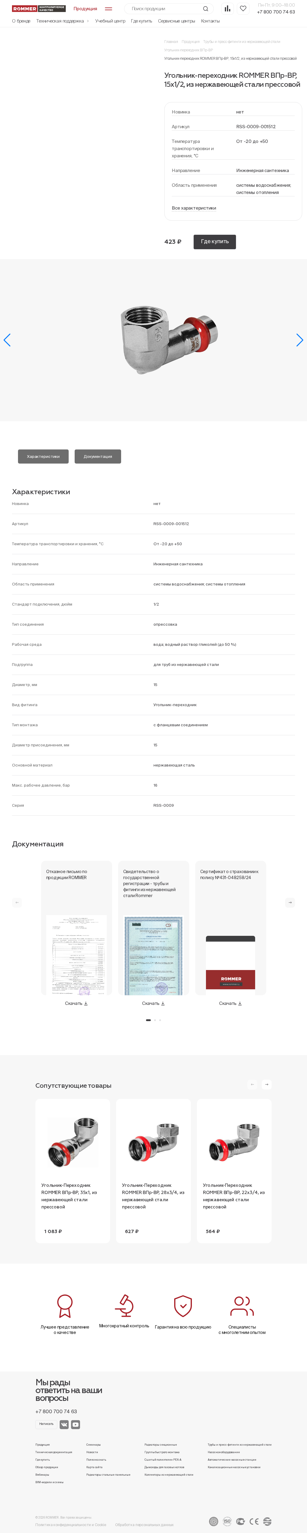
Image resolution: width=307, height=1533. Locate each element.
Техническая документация (53, 1452)
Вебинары (42, 1474)
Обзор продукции (46, 1467)
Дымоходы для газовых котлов (164, 1467)
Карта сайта (94, 1467)
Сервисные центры (176, 20)
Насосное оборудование (224, 1452)
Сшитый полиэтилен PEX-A (163, 1459)
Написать (46, 1424)
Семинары (93, 1444)
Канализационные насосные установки (234, 1467)
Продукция (191, 42)
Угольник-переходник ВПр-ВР (188, 50)
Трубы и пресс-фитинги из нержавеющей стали (241, 42)
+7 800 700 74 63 (276, 11)
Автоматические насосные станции (232, 1459)
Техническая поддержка (60, 20)
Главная (171, 42)
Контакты (210, 20)
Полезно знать (96, 1459)
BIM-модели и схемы (49, 1482)
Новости (92, 1452)
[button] (7, 340)
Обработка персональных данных (144, 1525)
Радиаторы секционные (161, 1444)
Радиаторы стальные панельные (108, 1474)
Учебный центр (110, 20)
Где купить (141, 20)
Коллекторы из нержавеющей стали (169, 1474)
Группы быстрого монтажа (162, 1452)
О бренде (21, 20)
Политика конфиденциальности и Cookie (70, 1525)
